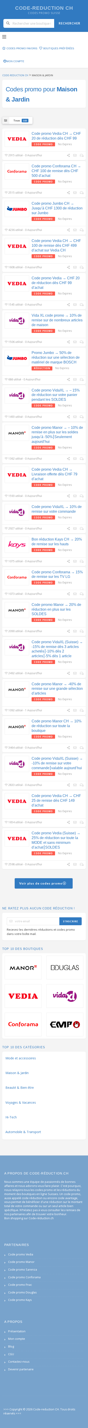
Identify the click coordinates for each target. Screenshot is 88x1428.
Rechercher (69, 23)
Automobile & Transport (23, 1132)
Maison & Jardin (17, 1073)
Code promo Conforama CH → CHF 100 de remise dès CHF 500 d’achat (56, 171)
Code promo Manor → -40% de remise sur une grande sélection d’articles (57, 688)
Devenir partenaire (21, 1369)
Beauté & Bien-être (19, 1087)
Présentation (16, 1331)
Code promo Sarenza (22, 1269)
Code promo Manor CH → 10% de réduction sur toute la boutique (56, 726)
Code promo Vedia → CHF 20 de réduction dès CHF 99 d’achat (56, 282)
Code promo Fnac (20, 1285)
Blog (11, 1346)
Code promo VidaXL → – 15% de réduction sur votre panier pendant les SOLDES (56, 395)
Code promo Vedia (20, 1254)
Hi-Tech (11, 1117)
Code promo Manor (21, 1262)
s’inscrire (70, 921)
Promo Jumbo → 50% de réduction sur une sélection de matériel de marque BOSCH (56, 357)
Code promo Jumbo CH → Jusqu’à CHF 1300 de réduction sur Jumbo (57, 208)
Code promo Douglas (22, 1292)
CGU (11, 1354)
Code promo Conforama (24, 1277)
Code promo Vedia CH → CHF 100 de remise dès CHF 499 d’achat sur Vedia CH (56, 245)
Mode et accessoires (20, 1058)
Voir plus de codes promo (41, 883)
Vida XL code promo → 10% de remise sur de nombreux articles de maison (57, 320)
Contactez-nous (18, 1362)
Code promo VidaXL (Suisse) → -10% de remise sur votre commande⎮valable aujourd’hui (57, 763)
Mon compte (15, 61)
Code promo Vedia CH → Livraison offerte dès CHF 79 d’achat (54, 474)
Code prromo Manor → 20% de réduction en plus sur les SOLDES (56, 609)
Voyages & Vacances (20, 1102)
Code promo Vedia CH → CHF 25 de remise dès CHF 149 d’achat (56, 800)
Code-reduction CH (44, 8)
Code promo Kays (20, 1300)
